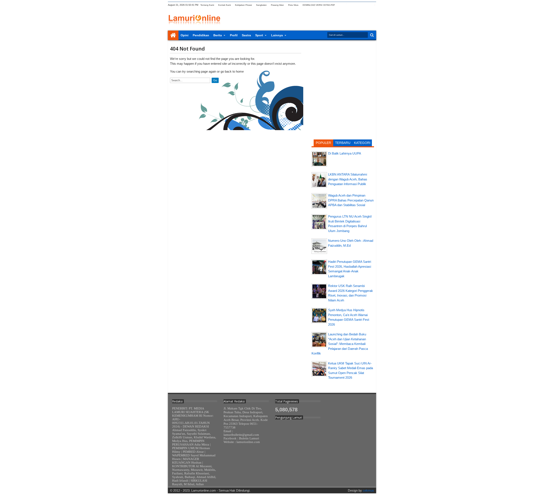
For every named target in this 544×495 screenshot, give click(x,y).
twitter (340, 5)
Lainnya (277, 35)
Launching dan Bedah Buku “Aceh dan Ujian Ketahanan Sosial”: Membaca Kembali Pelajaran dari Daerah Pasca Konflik (340, 343)
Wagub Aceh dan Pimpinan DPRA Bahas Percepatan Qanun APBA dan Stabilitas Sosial (351, 200)
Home (173, 35)
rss (357, 5)
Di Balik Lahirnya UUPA (344, 153)
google (351, 5)
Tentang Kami (207, 5)
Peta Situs (293, 5)
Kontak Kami (224, 5)
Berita (217, 35)
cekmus (368, 490)
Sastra (246, 35)
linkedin (362, 5)
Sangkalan (261, 5)
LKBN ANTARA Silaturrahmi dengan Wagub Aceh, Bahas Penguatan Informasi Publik (347, 179)
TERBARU (342, 143)
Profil (234, 35)
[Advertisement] (342, 71)
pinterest (373, 5)
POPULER (323, 143)
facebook (345, 5)
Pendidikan (201, 35)
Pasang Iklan (277, 5)
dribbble (368, 5)
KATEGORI (362, 143)
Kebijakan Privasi (243, 5)
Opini (184, 35)
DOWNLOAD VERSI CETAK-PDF (319, 5)
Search (371, 35)
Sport (259, 35)
